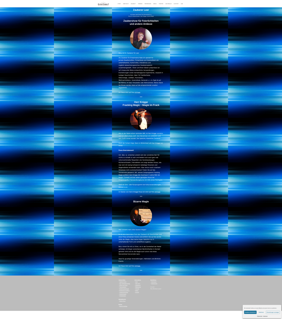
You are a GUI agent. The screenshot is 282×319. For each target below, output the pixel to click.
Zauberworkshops (123, 292)
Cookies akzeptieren (250, 312)
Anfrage (137, 92)
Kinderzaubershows (124, 288)
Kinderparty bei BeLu (124, 290)
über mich (137, 283)
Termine (137, 288)
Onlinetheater (122, 295)
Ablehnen (261, 312)
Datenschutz (259, 316)
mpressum (154, 281)
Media (136, 290)
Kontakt (137, 292)
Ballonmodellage (123, 306)
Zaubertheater (122, 294)
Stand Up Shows (123, 285)
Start (136, 281)
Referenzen (138, 287)
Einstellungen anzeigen (273, 312)
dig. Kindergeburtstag (124, 283)
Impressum (265, 316)
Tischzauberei (122, 287)
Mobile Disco (122, 301)
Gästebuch (138, 285)
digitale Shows (122, 281)
